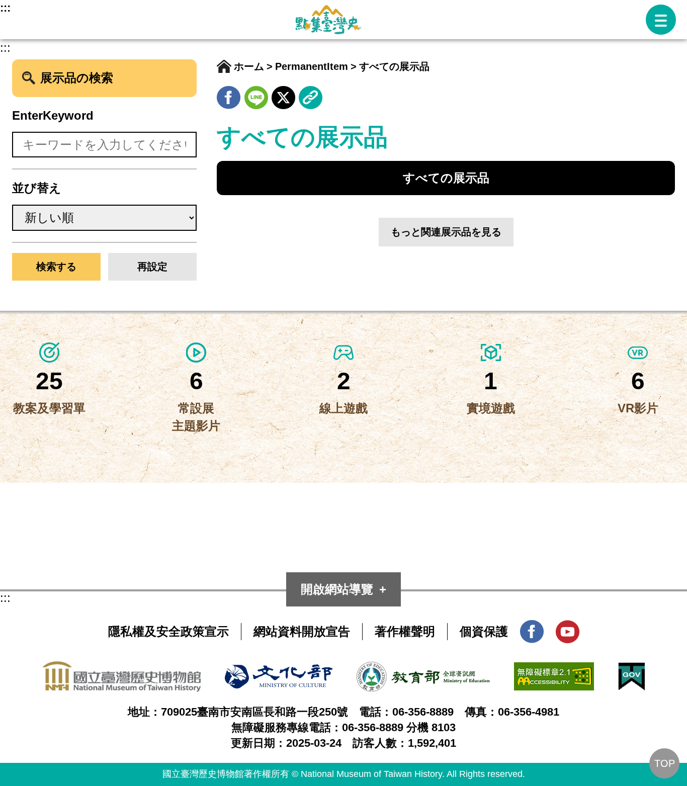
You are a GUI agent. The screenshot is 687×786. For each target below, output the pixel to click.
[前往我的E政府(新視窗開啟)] (631, 670)
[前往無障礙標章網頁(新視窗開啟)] (554, 670)
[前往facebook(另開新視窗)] (228, 94)
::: (5, 8)
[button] (661, 20)
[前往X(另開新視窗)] (283, 94)
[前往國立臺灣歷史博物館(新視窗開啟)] (122, 669)
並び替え (36, 188)
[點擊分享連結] (310, 94)
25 (49, 381)
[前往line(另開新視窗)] (256, 94)
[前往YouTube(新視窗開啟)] (567, 628)
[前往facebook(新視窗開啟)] (532, 628)
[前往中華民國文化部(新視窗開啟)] (278, 672)
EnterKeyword (53, 115)
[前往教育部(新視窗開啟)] (423, 670)
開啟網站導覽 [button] (337, 589)
